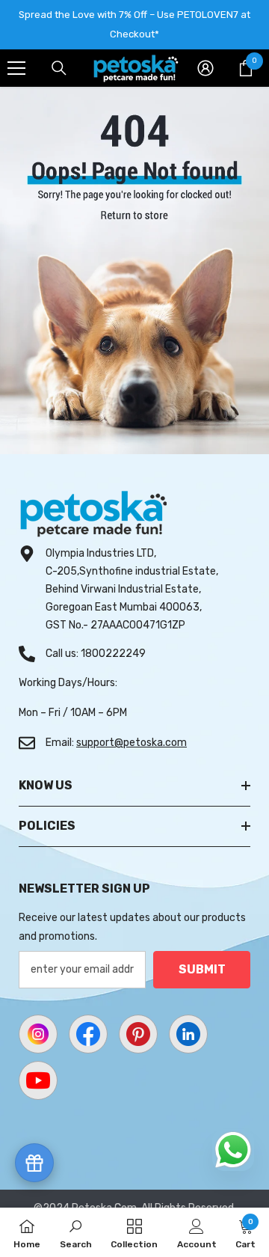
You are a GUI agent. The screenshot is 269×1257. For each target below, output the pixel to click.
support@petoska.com (131, 742)
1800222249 (113, 653)
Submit (202, 969)
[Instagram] (38, 1034)
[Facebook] (88, 1034)
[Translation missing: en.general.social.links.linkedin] (188, 1034)
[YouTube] (38, 1080)
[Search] (59, 68)
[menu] (16, 68)
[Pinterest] (138, 1034)
